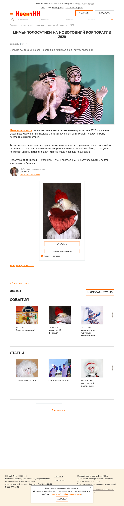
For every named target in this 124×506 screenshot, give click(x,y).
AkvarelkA (24, 172)
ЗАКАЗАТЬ (84, 13)
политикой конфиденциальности (66, 494)
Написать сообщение (30, 174)
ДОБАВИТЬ (104, 13)
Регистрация (58, 7)
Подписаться (58, 410)
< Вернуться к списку (20, 283)
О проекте (58, 476)
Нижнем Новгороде (85, 3)
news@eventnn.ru (92, 481)
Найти (12, 19)
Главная (13, 25)
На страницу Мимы (22, 265)
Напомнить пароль (74, 7)
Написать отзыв (100, 292)
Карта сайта (59, 480)
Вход (43, 7)
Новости (22, 25)
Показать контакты (62, 251)
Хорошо (62, 499)
